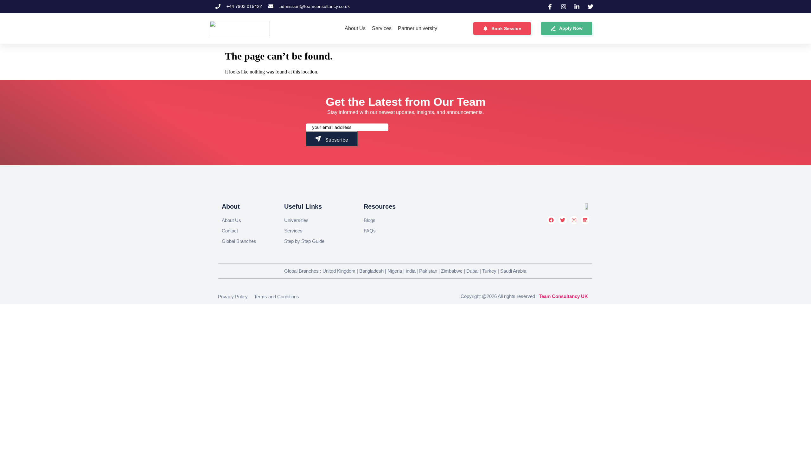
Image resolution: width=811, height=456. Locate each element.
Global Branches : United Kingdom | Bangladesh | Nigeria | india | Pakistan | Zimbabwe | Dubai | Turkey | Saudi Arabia (405, 271)
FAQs (370, 230)
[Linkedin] (585, 220)
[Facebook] (551, 220)
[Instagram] (574, 220)
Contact (230, 230)
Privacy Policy (233, 296)
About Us (231, 220)
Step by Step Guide (304, 241)
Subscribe (336, 140)
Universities (296, 220)
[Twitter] (563, 220)
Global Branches (239, 241)
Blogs (369, 220)
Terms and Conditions (276, 296)
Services (293, 230)
